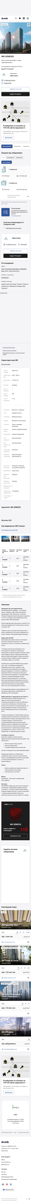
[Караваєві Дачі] (15, 927)
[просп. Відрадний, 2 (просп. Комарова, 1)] (15, 999)
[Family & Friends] (15, 963)
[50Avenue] (15, 1034)
